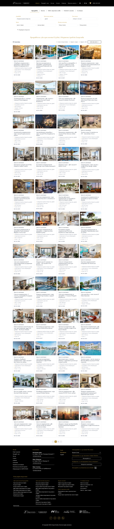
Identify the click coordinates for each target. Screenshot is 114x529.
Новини (64, 3)
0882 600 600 (96, 3)
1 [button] (55, 441)
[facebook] (50, 517)
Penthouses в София (18, 496)
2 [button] (58, 441)
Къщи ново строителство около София (68, 495)
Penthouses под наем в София (43, 504)
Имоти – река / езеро (85, 490)
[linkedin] (63, 517)
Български (63, 452)
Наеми (43, 10)
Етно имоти (83, 488)
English (62, 454)
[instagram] (59, 517)
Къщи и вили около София (20, 486)
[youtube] (55, 517)
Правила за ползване (18, 464)
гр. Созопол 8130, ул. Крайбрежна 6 (42, 468)
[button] (61, 441)
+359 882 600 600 (37, 456)
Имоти (37, 3)
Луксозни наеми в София (42, 483)
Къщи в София (17, 484)
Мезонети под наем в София (43, 502)
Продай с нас (45, 3)
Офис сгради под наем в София (66, 484)
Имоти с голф (83, 486)
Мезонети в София (18, 494)
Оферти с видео (74, 42)
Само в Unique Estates (63, 42)
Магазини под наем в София (65, 486)
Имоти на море (84, 483)
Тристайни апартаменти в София (21, 490)
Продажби (34, 10)
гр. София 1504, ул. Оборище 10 (41, 461)
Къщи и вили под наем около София (45, 486)
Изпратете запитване (86, 464)
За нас (52, 3)
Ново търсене (16, 452)
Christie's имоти (69, 10)
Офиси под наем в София (64, 483)
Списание (15, 462)
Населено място (48, 16)
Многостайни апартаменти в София (22, 492)
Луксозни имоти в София (19, 483)
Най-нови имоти (94, 42)
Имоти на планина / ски (86, 484)
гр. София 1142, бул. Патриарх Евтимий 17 (43, 454)
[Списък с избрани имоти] (90, 3)
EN (80, 3)
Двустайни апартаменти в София (21, 488)
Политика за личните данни (20, 467)
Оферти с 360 (83, 42)
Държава (18, 16)
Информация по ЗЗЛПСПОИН (20, 469)
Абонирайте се (87, 458)
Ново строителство (54, 10)
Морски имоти (72, 3)
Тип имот (75, 16)
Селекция (80, 10)
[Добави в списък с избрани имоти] (33, 47)
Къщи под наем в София (42, 484)
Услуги (58, 3)
